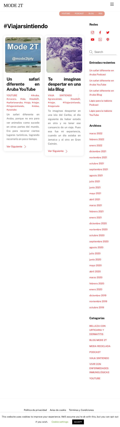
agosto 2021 (96, 175)
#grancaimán (55, 99)
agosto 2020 (96, 247)
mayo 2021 (95, 193)
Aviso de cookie (58, 410)
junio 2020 (95, 259)
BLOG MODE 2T (98, 340)
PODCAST (79, 13)
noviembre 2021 (98, 157)
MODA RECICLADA (99, 346)
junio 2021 (95, 187)
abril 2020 (95, 271)
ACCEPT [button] (78, 422)
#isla (22, 99)
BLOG (91, 13)
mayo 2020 (95, 265)
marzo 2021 (95, 205)
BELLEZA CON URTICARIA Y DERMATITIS (97, 330)
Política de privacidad (35, 410)
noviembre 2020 (98, 229)
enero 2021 (95, 217)
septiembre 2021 (98, 169)
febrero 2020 (96, 283)
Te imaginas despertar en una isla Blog (64, 84)
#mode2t (34, 99)
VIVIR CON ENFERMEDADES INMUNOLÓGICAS (99, 368)
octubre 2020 (96, 235)
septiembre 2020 (98, 241)
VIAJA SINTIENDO (60, 95)
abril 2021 (94, 199)
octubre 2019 (96, 307)
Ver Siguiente (14, 146)
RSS (100, 13)
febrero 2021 (96, 211)
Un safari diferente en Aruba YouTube (23, 84)
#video (35, 106)
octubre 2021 (96, 163)
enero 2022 (95, 145)
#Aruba (35, 95)
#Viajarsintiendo (15, 106)
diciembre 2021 (97, 151)
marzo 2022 (95, 133)
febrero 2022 (96, 139)
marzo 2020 (95, 277)
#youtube (12, 109)
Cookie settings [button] (60, 421)
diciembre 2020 (98, 223)
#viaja (27, 102)
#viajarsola (53, 106)
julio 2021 (94, 181)
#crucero (11, 99)
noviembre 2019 (98, 301)
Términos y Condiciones (81, 410)
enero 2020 (95, 289)
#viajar (35, 102)
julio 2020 (94, 253)
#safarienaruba (15, 102)
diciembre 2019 (97, 295)
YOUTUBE (66, 13)
